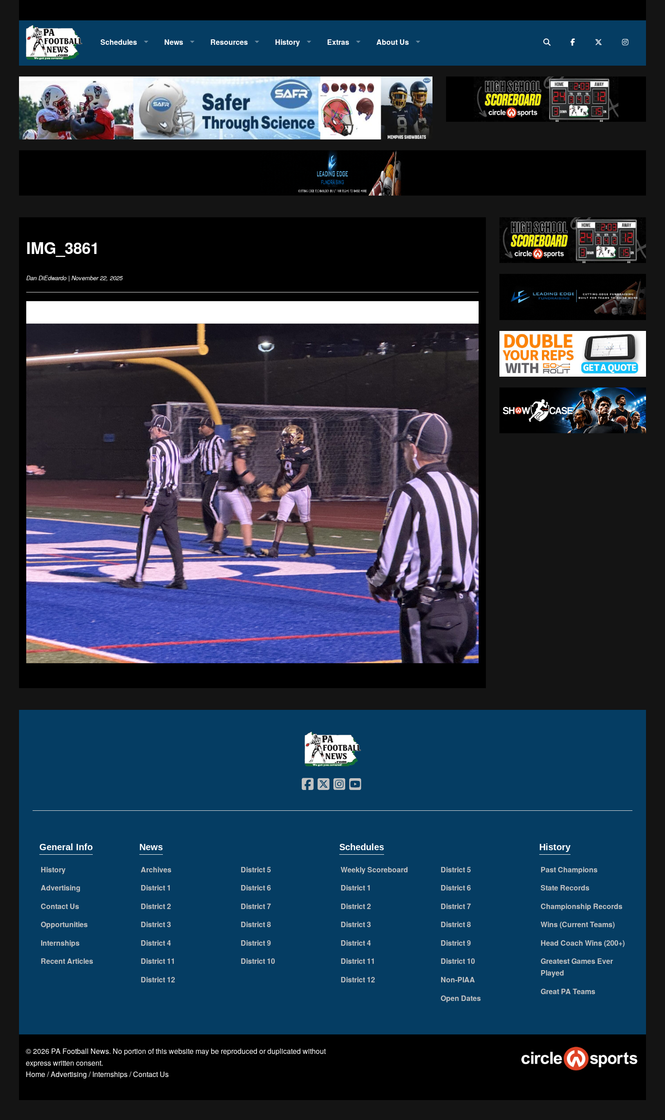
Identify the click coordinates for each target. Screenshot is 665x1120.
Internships (60, 943)
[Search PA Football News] (549, 42)
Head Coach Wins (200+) (583, 943)
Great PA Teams (568, 991)
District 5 (256, 869)
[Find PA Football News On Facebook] (575, 42)
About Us (392, 42)
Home (35, 1074)
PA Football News (80, 1051)
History (287, 42)
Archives (156, 869)
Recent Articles (67, 961)
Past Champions (569, 869)
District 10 (258, 961)
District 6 (256, 887)
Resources (229, 42)
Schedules (118, 42)
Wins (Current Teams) (578, 924)
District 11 (158, 961)
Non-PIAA (458, 979)
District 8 (256, 924)
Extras (338, 42)
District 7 (256, 906)
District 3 (156, 924)
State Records (565, 887)
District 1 (156, 887)
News (173, 42)
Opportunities (64, 924)
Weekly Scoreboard (374, 869)
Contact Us (60, 906)
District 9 (256, 943)
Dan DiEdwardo (46, 277)
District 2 (156, 906)
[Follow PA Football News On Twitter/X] (600, 42)
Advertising (61, 887)
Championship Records (581, 906)
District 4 (156, 943)
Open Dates (461, 998)
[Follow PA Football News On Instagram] (627, 42)
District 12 (158, 979)
